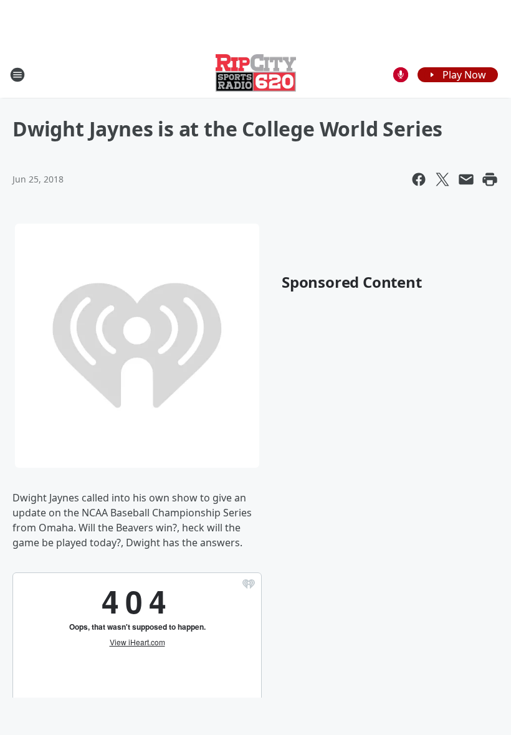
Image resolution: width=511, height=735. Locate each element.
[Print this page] (490, 179)
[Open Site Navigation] (17, 74)
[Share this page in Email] (466, 179)
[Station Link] (256, 74)
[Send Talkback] (400, 74)
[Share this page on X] (442, 179)
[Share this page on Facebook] (418, 179)
